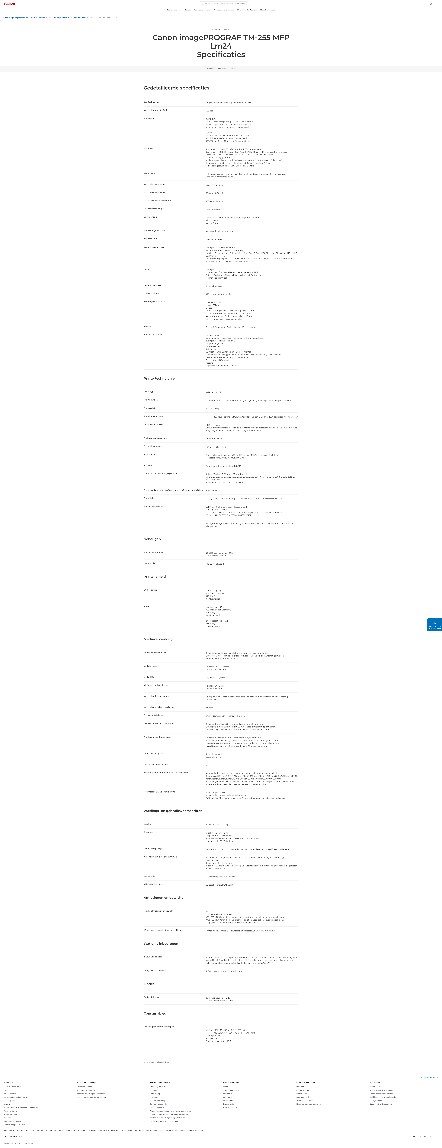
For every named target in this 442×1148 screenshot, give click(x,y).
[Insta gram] (419, 1136)
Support (232, 68)
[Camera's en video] (183, 10)
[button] (434, 624)
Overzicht (211, 68)
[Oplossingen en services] (235, 10)
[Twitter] (431, 1136)
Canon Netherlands (12, 1136)
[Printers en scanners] (212, 10)
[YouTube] (436, 1136)
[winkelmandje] (436, 4)
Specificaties (221, 68)
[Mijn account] (431, 4)
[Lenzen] (192, 10)
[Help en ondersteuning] (258, 10)
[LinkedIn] (425, 1136)
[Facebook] (414, 1136)
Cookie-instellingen (195, 1130)
